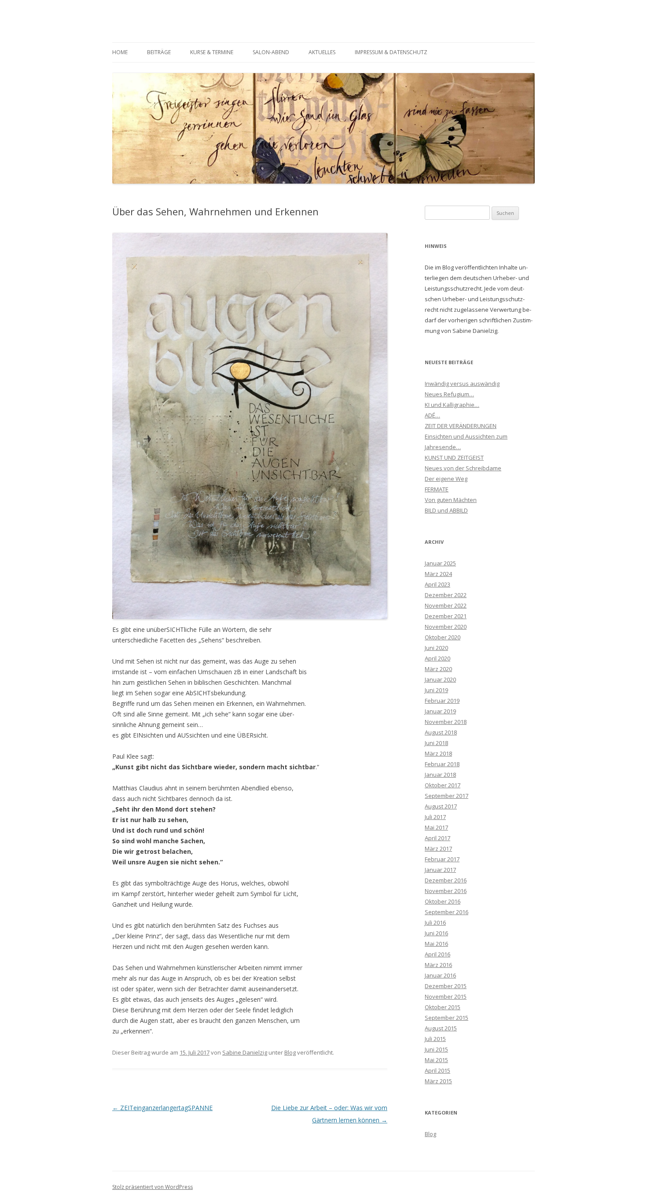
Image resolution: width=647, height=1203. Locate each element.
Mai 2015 (436, 1060)
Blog (290, 1052)
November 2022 (446, 605)
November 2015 (446, 996)
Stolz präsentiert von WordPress (152, 1187)
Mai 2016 (436, 944)
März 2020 (438, 669)
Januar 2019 (440, 711)
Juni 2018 (436, 743)
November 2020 (446, 627)
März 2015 (438, 1081)
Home (120, 52)
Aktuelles (322, 52)
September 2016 (446, 912)
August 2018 (441, 732)
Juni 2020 (436, 648)
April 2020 (437, 658)
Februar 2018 (442, 764)
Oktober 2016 (442, 901)
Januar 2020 (440, 679)
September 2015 (446, 1018)
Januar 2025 (440, 563)
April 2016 (437, 954)
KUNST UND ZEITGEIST (454, 457)
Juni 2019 (436, 690)
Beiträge (159, 52)
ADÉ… (432, 415)
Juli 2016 (435, 922)
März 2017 (438, 848)
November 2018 (446, 722)
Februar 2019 (442, 701)
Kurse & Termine (211, 52)
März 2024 (438, 574)
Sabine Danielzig (244, 1052)
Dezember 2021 (446, 616)
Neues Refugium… (449, 394)
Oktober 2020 (442, 637)
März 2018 (438, 753)
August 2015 (441, 1028)
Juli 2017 (435, 817)
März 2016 (438, 965)
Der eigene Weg (446, 479)
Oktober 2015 (442, 1007)
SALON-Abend (271, 52)
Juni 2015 (436, 1049)
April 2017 (437, 838)
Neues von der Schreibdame (463, 468)
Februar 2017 (442, 859)
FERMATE (436, 489)
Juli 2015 (435, 1039)
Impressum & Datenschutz (391, 52)
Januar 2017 (440, 870)
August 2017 (441, 806)
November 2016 (446, 891)
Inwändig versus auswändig (462, 383)
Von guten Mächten (451, 500)
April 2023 (437, 584)
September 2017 (446, 796)
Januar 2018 (440, 775)
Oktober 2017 (442, 785)
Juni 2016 (436, 933)
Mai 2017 (436, 827)
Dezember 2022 (446, 595)
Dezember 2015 (446, 986)
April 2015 (437, 1070)
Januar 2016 (440, 975)
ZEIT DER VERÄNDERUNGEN (460, 426)
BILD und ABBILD (446, 510)
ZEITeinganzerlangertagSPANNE (162, 1107)
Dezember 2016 (446, 880)
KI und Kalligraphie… (452, 405)
